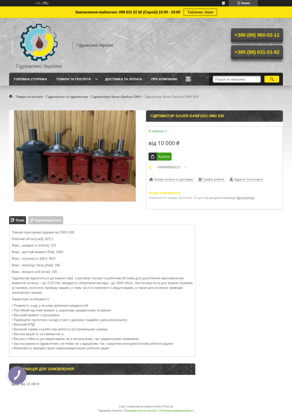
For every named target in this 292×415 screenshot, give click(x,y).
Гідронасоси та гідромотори (67, 97)
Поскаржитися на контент (140, 410)
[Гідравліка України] (38, 45)
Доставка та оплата (123, 79)
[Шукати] (271, 79)
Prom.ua (168, 406)
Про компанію (164, 79)
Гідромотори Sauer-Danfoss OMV (116, 97)
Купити (164, 156)
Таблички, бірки (200, 12)
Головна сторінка (30, 79)
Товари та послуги (73, 79)
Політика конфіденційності (176, 410)
